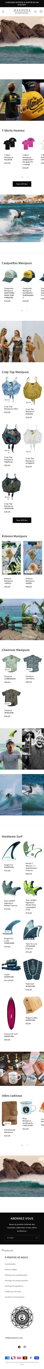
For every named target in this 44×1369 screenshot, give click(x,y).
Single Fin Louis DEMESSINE (9, 940)
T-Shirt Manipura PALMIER (8, 157)
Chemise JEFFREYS (30, 677)
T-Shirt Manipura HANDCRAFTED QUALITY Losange (28, 160)
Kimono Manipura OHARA (30, 580)
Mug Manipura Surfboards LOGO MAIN (28, 1122)
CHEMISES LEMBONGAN (22, 624)
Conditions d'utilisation (14, 1297)
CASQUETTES (22, 105)
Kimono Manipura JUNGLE (8, 580)
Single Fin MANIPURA (9, 866)
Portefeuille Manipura (9, 1131)
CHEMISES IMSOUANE (22, 618)
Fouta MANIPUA (22, 1074)
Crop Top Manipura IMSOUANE (9, 506)
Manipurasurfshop (14, 1362)
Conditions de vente (13, 1291)
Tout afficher (22, 184)
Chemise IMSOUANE (9, 711)
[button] (3, 11)
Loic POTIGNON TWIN (22, 754)
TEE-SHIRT (22, 98)
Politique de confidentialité (16, 1275)
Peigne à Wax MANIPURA (31, 1019)
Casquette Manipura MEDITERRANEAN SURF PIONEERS (9, 293)
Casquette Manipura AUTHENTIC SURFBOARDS (28, 293)
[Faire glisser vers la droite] (27, 177)
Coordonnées (10, 1264)
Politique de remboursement (16, 1280)
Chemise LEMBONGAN (10, 677)
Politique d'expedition (14, 1286)
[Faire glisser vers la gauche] (16, 177)
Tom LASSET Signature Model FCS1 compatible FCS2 (31, 905)
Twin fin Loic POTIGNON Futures (31, 946)
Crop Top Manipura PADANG (30, 411)
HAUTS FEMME (22, 347)
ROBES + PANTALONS (22, 340)
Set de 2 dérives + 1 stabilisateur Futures (31, 867)
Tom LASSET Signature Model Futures (10, 903)
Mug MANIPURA (22, 1067)
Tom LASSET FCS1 (22, 747)
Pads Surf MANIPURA (30, 985)
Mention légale (11, 1269)
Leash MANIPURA (9, 975)
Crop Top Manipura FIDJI (11, 407)
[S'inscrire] (36, 1238)
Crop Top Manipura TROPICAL (8, 459)
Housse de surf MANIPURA (11, 1035)
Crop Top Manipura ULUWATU (30, 460)
